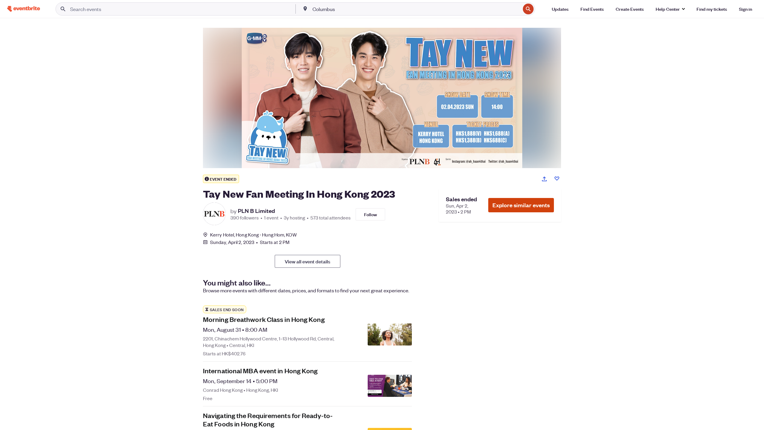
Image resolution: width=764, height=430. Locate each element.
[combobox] (416, 9)
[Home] (23, 8)
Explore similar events (521, 205)
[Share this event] (544, 179)
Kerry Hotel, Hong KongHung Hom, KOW (253, 234)
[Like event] (557, 178)
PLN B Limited (256, 211)
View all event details (307, 261)
